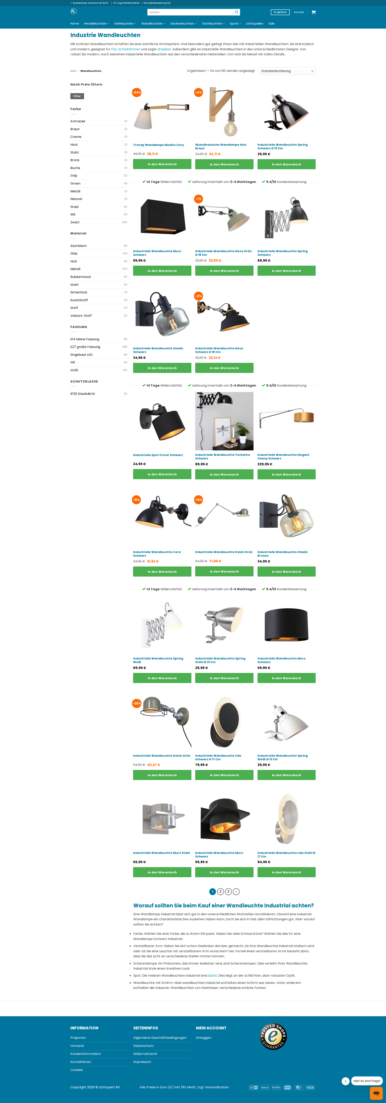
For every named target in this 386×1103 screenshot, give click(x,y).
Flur (114, 49)
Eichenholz (78, 292)
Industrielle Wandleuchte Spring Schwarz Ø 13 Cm (283, 146)
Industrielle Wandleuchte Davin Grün (224, 552)
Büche (75, 168)
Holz (73, 261)
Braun (75, 129)
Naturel (76, 199)
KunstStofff (79, 300)
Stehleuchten (123, 24)
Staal (74, 206)
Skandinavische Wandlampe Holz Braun (220, 146)
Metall (75, 191)
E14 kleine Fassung (84, 339)
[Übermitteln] (236, 12)
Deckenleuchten (182, 24)
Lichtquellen (254, 24)
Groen (75, 183)
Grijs (73, 175)
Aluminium (78, 246)
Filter (77, 96)
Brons (74, 160)
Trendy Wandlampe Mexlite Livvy (158, 145)
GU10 (74, 370)
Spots (234, 24)
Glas (73, 253)
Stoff (74, 307)
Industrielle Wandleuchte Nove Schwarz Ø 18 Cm (219, 350)
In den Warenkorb (162, 164)
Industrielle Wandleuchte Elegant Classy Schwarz (283, 456)
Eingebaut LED (81, 354)
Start (73, 71)
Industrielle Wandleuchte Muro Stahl (161, 853)
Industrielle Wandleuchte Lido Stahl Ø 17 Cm (286, 854)
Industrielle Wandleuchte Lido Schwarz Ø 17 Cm (218, 757)
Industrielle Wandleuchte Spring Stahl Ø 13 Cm (220, 660)
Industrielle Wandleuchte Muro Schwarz (157, 253)
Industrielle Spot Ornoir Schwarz (158, 455)
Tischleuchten (212, 24)
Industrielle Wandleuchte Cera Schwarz (157, 553)
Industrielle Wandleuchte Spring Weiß (158, 660)
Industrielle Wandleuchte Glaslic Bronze (283, 553)
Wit (73, 214)
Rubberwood (80, 276)
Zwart (75, 222)
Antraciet (77, 121)
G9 (72, 362)
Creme (75, 136)
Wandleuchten (152, 24)
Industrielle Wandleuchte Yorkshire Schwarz (222, 456)
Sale (272, 24)
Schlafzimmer (129, 49)
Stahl (74, 152)
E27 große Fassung (85, 347)
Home (74, 24)
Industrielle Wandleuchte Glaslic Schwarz (158, 350)
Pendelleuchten (95, 24)
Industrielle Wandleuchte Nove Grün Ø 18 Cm (223, 253)
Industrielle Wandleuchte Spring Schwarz (283, 253)
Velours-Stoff (81, 315)
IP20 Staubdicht (82, 393)
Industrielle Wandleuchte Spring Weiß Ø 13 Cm (283, 757)
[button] (314, 12)
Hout (74, 144)
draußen (164, 49)
